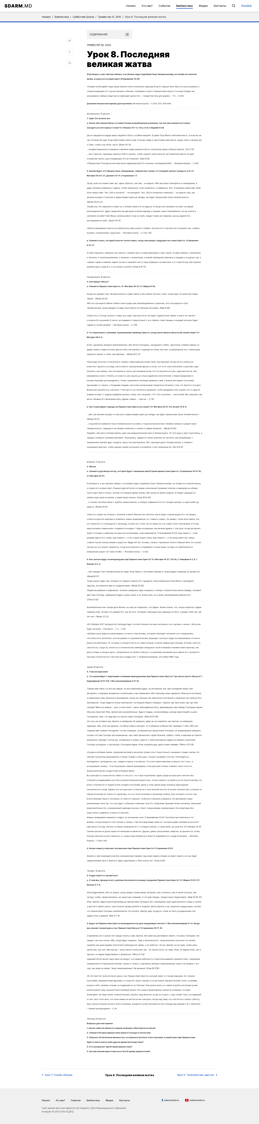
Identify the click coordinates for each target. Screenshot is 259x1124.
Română (246, 5)
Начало (131, 5)
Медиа (203, 5)
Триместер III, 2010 (109, 16)
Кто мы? (147, 5)
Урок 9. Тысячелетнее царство (195, 1074)
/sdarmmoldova (171, 1100)
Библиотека (184, 5)
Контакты (220, 5)
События (164, 5)
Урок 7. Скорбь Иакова (58, 1074)
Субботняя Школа (83, 16)
